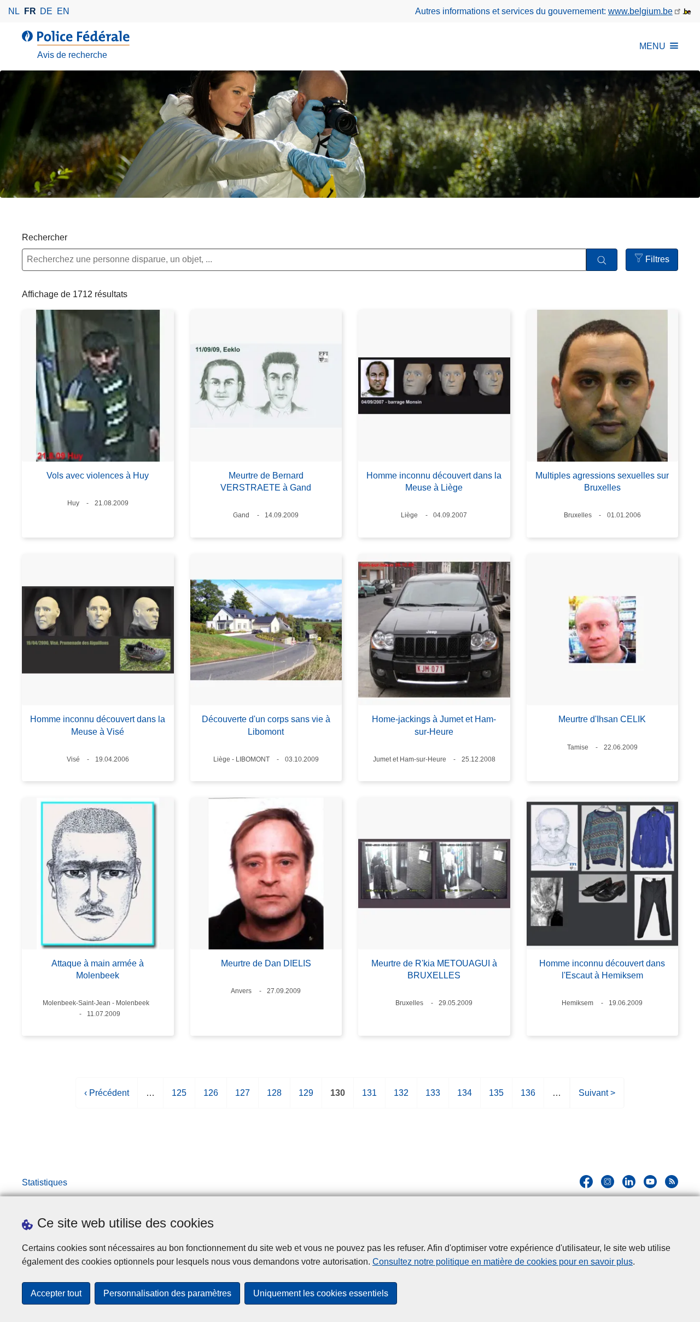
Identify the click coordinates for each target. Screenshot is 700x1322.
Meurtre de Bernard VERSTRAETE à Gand (265, 481)
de (46, 11)
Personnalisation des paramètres (167, 1293)
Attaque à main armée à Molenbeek (97, 969)
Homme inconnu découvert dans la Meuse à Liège (433, 481)
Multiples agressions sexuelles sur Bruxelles (602, 481)
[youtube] (650, 1181)
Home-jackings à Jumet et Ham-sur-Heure (434, 725)
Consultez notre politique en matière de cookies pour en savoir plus (502, 1261)
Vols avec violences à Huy (97, 475)
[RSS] (671, 1181)
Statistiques (44, 1182)
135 (496, 1098)
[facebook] (586, 1181)
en (63, 11)
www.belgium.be (640, 11)
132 (401, 1098)
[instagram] (607, 1181)
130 (337, 1098)
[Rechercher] (601, 260)
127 (242, 1098)
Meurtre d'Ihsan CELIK (602, 719)
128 (274, 1098)
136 (528, 1098)
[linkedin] (628, 1181)
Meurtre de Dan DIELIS (266, 963)
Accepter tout (56, 1293)
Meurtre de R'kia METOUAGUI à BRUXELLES (434, 969)
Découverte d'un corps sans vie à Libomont (266, 725)
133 (432, 1098)
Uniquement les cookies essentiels (320, 1293)
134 (464, 1098)
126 (210, 1098)
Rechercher (44, 237)
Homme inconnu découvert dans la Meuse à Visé (97, 725)
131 (369, 1098)
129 (306, 1098)
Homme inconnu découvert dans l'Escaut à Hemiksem (602, 969)
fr (30, 11)
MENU (652, 46)
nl (14, 11)
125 (179, 1098)
